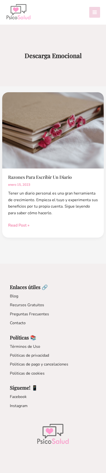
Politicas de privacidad (29, 355)
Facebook (18, 396)
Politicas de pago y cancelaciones (39, 364)
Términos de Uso (25, 346)
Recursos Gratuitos (27, 305)
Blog (14, 296)
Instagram (19, 406)
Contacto (18, 323)
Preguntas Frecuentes (29, 314)
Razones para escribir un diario (40, 177)
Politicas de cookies (27, 373)
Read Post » (18, 225)
